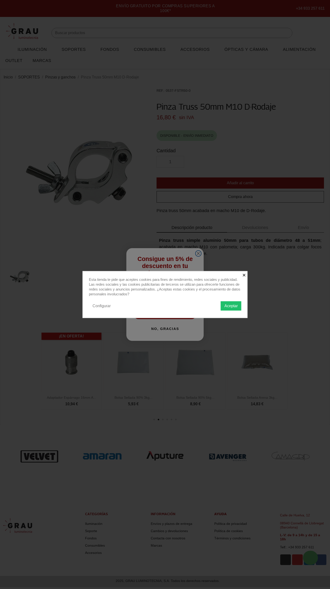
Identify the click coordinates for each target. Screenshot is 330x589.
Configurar (102, 306)
